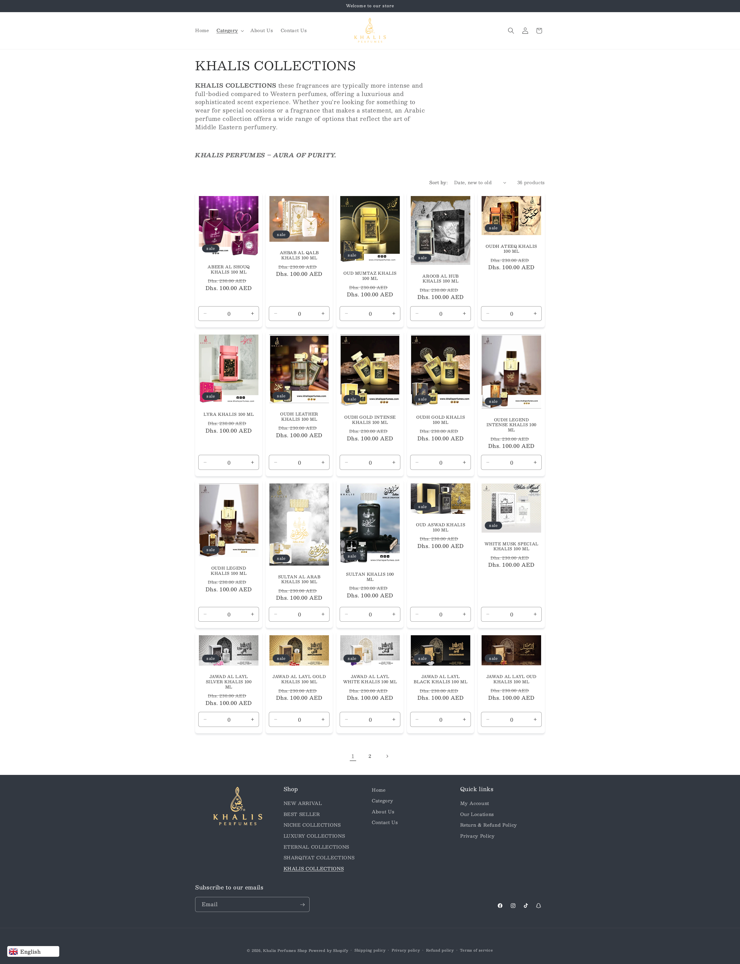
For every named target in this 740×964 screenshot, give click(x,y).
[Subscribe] (302, 904)
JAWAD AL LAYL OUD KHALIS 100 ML (511, 679)
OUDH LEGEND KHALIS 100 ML (229, 571)
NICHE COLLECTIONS (312, 825)
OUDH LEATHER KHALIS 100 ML (299, 417)
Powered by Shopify (328, 950)
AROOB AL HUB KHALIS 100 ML (441, 279)
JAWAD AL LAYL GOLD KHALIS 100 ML (299, 679)
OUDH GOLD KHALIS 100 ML (440, 420)
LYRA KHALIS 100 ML (229, 414)
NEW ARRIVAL (303, 803)
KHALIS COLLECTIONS (314, 868)
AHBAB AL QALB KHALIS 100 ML (299, 255)
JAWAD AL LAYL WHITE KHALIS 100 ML (370, 679)
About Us (383, 811)
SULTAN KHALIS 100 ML (370, 577)
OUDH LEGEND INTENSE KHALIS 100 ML (511, 425)
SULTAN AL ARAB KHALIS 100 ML (299, 579)
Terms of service (476, 950)
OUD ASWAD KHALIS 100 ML (440, 527)
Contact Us (385, 822)
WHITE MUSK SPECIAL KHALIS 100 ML (511, 546)
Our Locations (477, 814)
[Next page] (387, 756)
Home (379, 790)
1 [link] (353, 756)
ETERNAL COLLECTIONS (316, 847)
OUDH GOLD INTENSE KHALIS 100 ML (370, 420)
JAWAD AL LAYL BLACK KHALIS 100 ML (440, 679)
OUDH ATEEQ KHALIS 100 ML (511, 249)
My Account (474, 803)
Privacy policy (406, 950)
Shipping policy (370, 950)
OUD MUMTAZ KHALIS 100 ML (370, 276)
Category (382, 800)
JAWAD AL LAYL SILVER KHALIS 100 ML (229, 682)
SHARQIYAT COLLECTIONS (319, 857)
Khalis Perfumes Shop (285, 950)
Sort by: (438, 182)
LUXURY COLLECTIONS (314, 836)
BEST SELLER (302, 814)
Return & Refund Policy (488, 825)
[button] (230, 30)
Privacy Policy (477, 836)
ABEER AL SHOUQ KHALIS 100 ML (229, 269)
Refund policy (440, 950)
